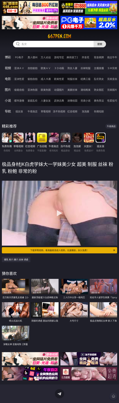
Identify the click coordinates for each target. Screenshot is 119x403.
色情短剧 (99, 111)
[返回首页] (113, 396)
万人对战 (46, 57)
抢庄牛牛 (112, 57)
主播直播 (99, 68)
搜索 (99, 44)
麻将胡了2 (72, 57)
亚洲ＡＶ (19, 68)
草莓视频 (46, 111)
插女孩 (19, 111)
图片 (8, 90)
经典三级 (85, 79)
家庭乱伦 (32, 100)
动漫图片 (59, 90)
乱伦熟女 (99, 79)
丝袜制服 (85, 68)
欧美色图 (46, 90)
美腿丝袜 (72, 90)
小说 (8, 100)
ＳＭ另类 (112, 68)
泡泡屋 (85, 111)
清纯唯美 (85, 90)
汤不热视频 (59, 111)
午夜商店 (32, 111)
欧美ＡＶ (46, 68)
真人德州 (32, 57)
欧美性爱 (59, 79)
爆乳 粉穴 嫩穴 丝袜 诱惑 (16, 259)
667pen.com (59, 36)
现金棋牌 (99, 57)
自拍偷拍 (32, 68)
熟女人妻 (72, 68)
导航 (8, 111)
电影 (8, 79)
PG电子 (19, 57)
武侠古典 (59, 100)
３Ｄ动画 (59, 68)
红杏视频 (72, 111)
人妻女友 (46, 100)
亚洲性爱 (19, 79)
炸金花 (85, 57)
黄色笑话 (99, 100)
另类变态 (112, 79)
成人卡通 (46, 79)
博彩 (8, 57)
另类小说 (85, 100)
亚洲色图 (32, 90)
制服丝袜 (72, 79)
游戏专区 (59, 57)
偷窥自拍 (19, 90)
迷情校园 (72, 100)
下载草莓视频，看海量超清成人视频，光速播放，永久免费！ (59, 250)
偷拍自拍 (32, 79)
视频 (8, 68)
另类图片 (112, 90)
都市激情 (19, 100)
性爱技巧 (112, 100)
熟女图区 (99, 90)
